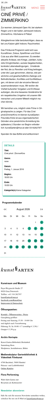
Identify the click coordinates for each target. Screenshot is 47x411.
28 (29, 246)
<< (5, 209)
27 (23, 246)
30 (42, 246)
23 (42, 240)
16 (42, 234)
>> (41, 209)
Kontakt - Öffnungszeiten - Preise (14, 314)
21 (29, 240)
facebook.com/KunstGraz (11, 300)
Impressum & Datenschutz (12, 303)
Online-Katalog (7, 368)
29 (35, 246)
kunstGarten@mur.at (9, 297)
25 (11, 246)
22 (35, 240)
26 (17, 246)
